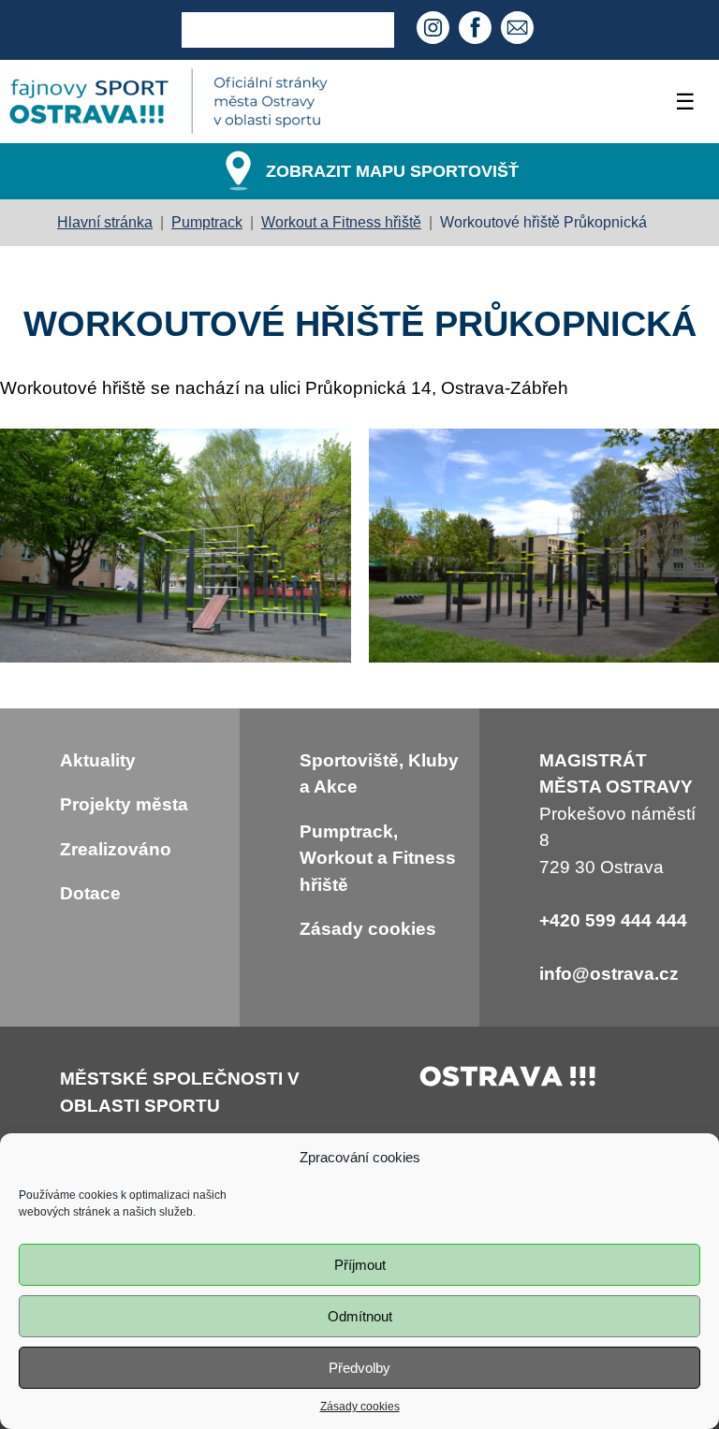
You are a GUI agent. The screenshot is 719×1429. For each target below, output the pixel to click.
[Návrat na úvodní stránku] (168, 101)
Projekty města (124, 804)
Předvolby (359, 1368)
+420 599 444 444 (613, 920)
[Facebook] (477, 30)
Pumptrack (206, 222)
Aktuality (98, 760)
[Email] (519, 30)
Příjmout (360, 1265)
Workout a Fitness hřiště (341, 222)
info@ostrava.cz (609, 974)
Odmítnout (360, 1316)
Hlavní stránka (105, 222)
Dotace (90, 893)
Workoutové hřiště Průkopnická (543, 222)
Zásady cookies (360, 1406)
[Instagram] (435, 30)
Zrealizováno (115, 849)
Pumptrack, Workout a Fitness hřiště (378, 858)
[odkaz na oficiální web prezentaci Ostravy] (508, 1080)
